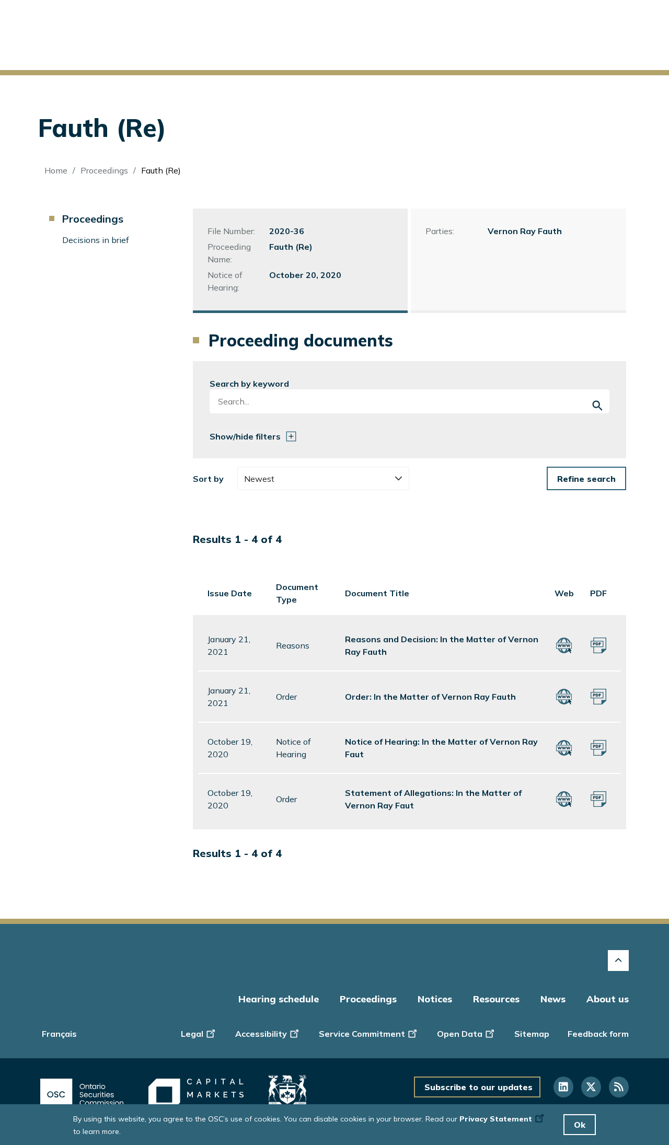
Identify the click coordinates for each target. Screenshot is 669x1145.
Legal (192, 1033)
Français (59, 1033)
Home (55, 170)
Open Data (459, 1033)
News (553, 999)
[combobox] (323, 478)
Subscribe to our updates (478, 1087)
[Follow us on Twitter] (591, 1087)
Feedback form (598, 1033)
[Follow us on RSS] (619, 1087)
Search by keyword (249, 383)
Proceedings (104, 170)
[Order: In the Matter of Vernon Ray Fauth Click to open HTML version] (564, 695)
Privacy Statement (495, 1119)
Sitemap (531, 1033)
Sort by (208, 478)
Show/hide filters (245, 436)
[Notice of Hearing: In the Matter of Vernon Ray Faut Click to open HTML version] (564, 747)
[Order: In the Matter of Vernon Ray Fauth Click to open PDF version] (598, 695)
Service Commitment (362, 1033)
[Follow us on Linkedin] (563, 1087)
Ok (579, 1124)
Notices (435, 999)
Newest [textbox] (259, 478)
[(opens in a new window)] (81, 1095)
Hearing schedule (278, 999)
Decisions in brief (95, 240)
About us (607, 999)
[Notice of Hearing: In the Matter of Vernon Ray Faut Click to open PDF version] (598, 747)
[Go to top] (618, 960)
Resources (496, 999)
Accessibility (261, 1033)
